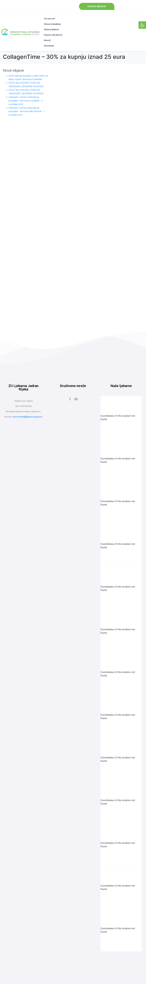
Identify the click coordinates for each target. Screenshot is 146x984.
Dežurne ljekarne (51, 29)
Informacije (49, 45)
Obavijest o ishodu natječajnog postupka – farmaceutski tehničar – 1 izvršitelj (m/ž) (27, 111)
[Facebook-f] (70, 399)
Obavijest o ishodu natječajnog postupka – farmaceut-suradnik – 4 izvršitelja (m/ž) (26, 101)
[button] (142, 25)
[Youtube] (76, 399)
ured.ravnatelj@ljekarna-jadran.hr (27, 417)
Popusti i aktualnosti (53, 34)
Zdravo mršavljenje (52, 24)
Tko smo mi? (49, 18)
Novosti (47, 40)
